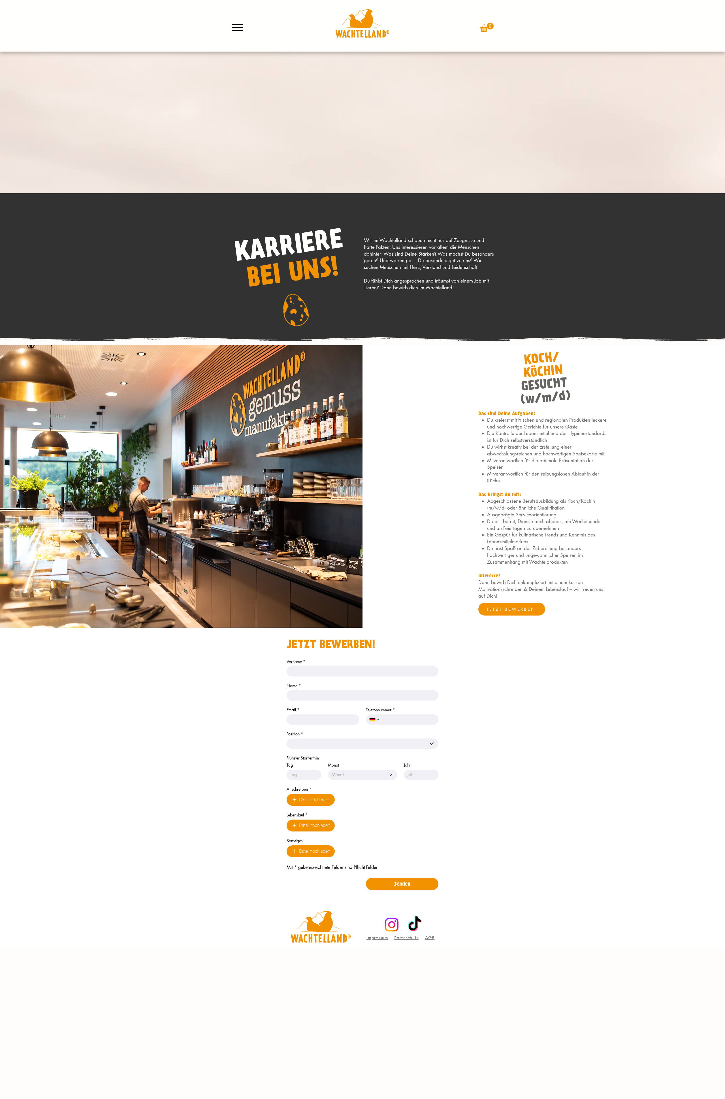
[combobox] (362, 744)
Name (294, 685)
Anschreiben (299, 789)
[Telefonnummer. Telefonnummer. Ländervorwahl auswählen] (374, 719)
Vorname (296, 661)
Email (293, 709)
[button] (487, 27)
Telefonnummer (380, 709)
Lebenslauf (297, 814)
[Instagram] (392, 925)
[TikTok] (415, 925)
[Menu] (237, 27)
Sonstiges (295, 840)
